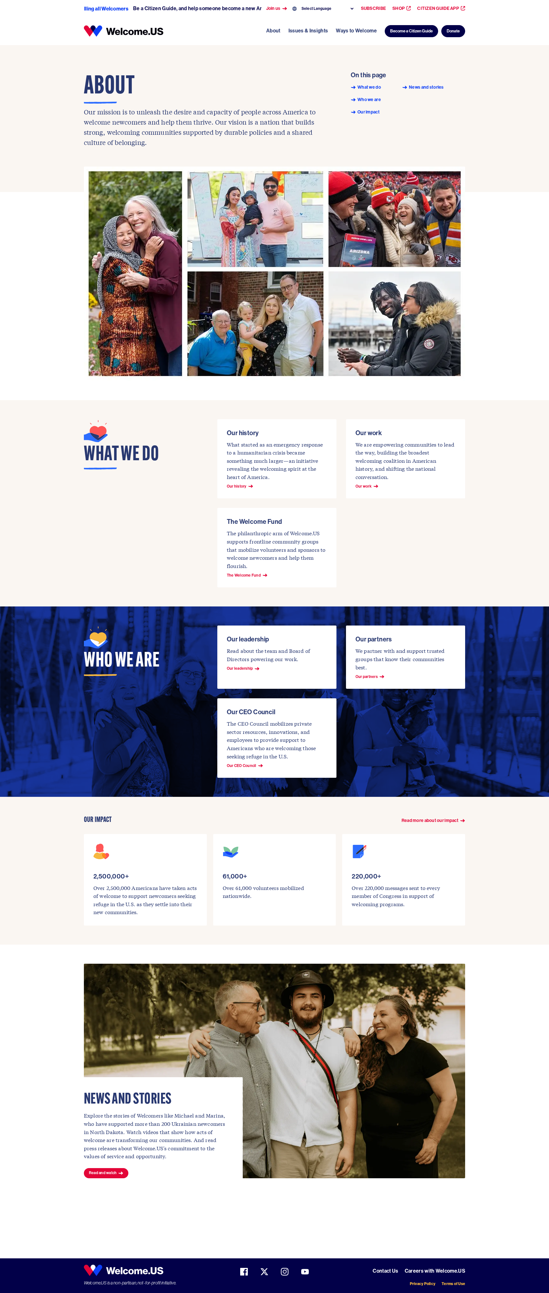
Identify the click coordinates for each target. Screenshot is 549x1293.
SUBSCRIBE (373, 8)
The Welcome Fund (244, 575)
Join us (273, 8)
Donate (453, 31)
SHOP (398, 8)
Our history (237, 486)
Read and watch (103, 1173)
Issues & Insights (308, 31)
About (273, 31)
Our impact (368, 112)
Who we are (369, 99)
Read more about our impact (430, 820)
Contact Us (385, 1271)
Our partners (367, 676)
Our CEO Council (241, 765)
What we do (369, 87)
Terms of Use (453, 1283)
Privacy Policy (422, 1283)
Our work (364, 486)
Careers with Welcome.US (435, 1271)
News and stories (426, 87)
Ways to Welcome (356, 31)
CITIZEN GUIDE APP (438, 8)
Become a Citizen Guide (411, 31)
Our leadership (240, 668)
